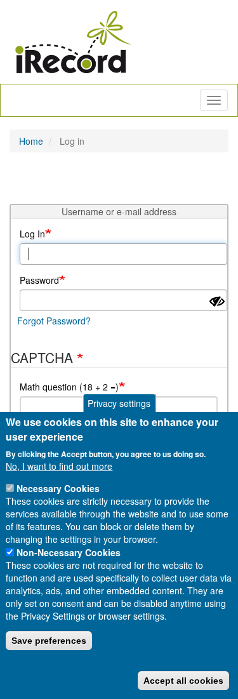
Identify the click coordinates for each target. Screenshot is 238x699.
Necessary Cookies (58, 488)
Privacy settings (119, 403)
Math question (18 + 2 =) (69, 386)
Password (39, 280)
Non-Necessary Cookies (69, 552)
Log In (32, 233)
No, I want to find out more (59, 466)
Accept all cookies (183, 681)
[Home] (73, 42)
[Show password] (217, 301)
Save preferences (48, 641)
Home (31, 141)
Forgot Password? (54, 320)
